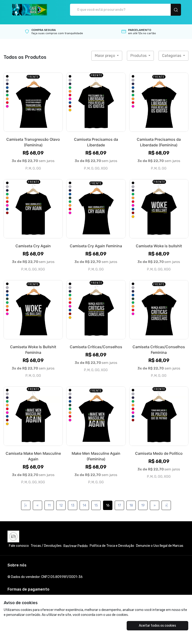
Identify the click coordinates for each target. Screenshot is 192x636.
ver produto (33, 102)
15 (96, 505)
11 (49, 505)
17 (119, 505)
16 (108, 505)
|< (26, 505)
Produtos (139, 55)
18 (131, 505)
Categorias (172, 55)
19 (143, 505)
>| (166, 505)
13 (72, 505)
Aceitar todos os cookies (157, 626)
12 (61, 505)
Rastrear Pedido (75, 546)
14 (84, 505)
